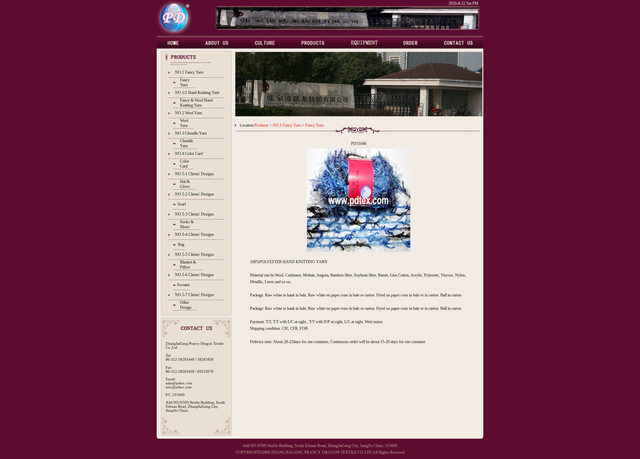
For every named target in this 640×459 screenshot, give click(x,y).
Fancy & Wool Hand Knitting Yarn (196, 103)
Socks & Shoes (187, 224)
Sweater (183, 284)
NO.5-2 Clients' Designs (194, 194)
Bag (181, 244)
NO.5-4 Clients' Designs (194, 234)
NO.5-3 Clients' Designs (194, 214)
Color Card (184, 164)
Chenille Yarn (186, 143)
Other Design (185, 305)
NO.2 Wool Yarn (188, 113)
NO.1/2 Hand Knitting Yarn (197, 92)
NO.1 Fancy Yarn (189, 72)
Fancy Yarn (185, 82)
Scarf (182, 204)
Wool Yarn (184, 123)
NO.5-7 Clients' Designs (194, 294)
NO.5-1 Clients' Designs (194, 174)
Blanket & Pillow (188, 264)
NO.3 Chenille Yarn (191, 133)
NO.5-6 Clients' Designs (194, 274)
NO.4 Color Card (189, 153)
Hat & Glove (185, 184)
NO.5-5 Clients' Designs (194, 254)
